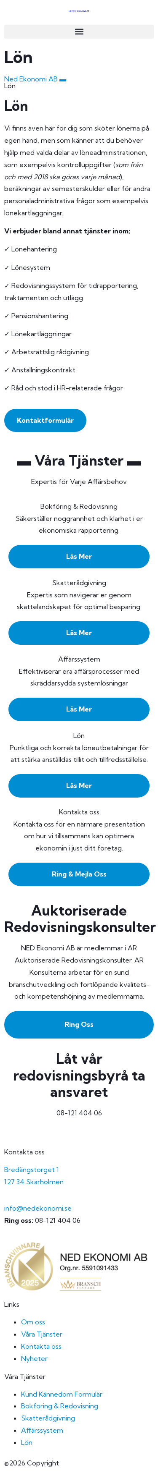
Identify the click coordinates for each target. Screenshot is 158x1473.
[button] (79, 32)
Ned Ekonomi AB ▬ (35, 79)
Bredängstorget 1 (31, 1169)
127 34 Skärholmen (34, 1181)
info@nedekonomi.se (38, 1208)
